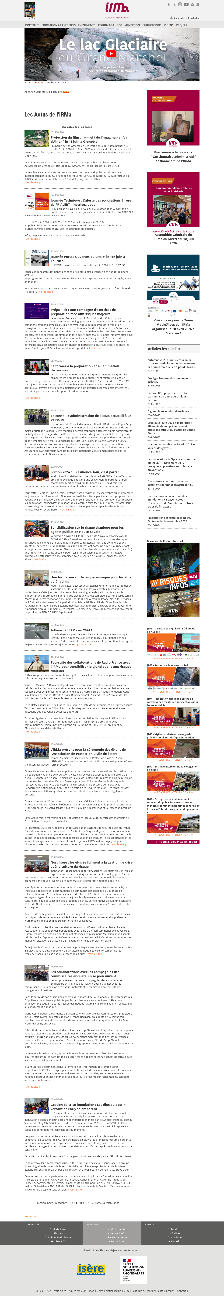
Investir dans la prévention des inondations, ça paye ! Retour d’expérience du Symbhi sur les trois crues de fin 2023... (170, 501)
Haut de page (30, 1216)
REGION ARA (106, 25)
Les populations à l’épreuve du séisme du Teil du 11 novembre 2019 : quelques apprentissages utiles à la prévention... (172, 464)
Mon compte (117, 1229)
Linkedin (176, 1241)
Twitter (176, 1233)
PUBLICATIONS (152, 25)
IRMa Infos (59, 1229)
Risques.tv (59, 1233)
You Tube (176, 1237)
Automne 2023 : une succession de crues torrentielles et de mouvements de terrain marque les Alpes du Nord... (172, 363)
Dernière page (110, 1203)
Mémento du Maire (59, 1237)
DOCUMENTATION (128, 25)
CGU (126, 1291)
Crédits (170, 1291)
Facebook (176, 1229)
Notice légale (113, 1291)
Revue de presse (117, 1237)
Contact (182, 1291)
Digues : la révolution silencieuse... (169, 411)
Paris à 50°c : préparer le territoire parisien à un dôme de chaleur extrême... (169, 396)
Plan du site (96, 1291)
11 (89, 1203)
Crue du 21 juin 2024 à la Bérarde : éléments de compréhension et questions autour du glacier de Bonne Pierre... (171, 428)
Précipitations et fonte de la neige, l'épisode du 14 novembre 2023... (169, 519)
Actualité (39, 82)
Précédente (60, 1203)
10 (86, 1203)
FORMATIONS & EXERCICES (59, 25)
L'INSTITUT (32, 25)
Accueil (27, 82)
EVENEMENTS (86, 25)
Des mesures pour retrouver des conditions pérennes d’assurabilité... (170, 482)
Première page (44, 1203)
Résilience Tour (59, 1241)
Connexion (179, 18)
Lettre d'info (117, 1233)
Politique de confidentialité (147, 1291)
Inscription (194, 18)
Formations (117, 1241)
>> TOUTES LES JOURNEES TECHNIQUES (176, 841)
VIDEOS (168, 25)
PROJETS (181, 25)
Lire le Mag (29, 18)
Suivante (97, 1203)
